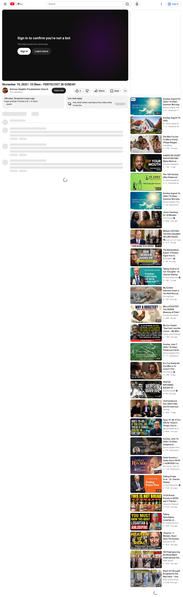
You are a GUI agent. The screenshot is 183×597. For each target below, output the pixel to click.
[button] (97, 101)
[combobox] (85, 4)
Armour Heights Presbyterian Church (29, 89)
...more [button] (8, 104)
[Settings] (161, 4)
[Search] (127, 4)
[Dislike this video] (87, 91)
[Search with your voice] (137, 4)
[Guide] (5, 4)
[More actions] (125, 91)
